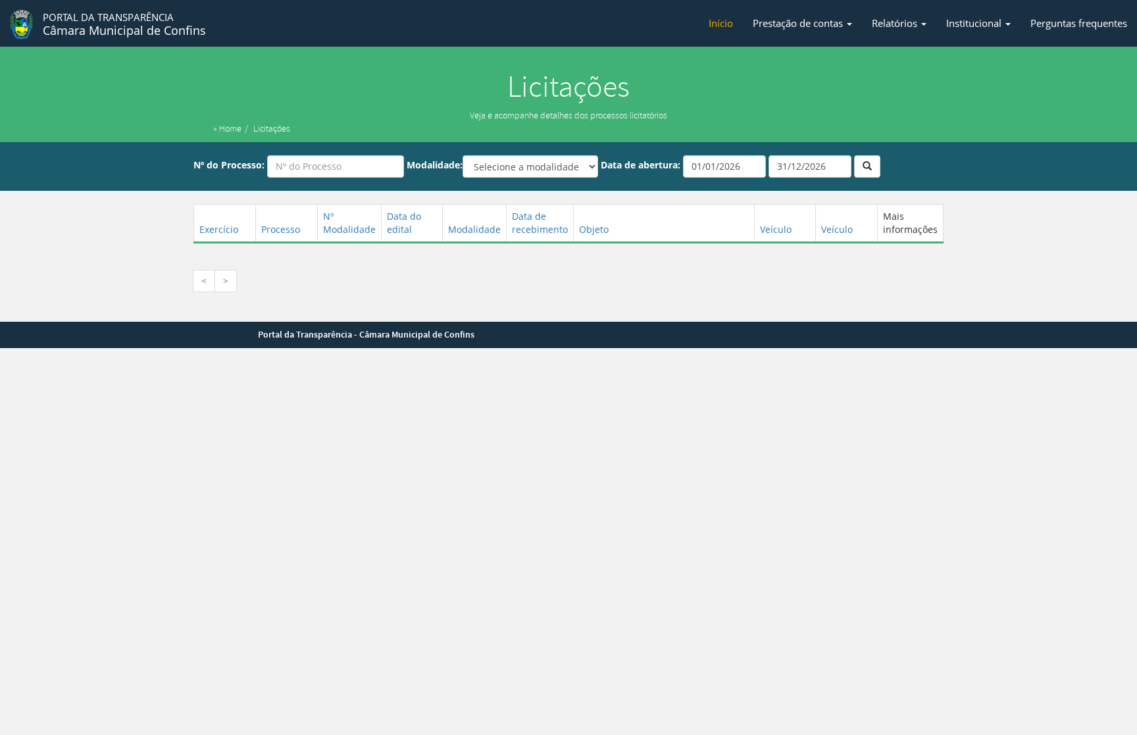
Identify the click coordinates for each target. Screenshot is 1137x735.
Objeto (594, 229)
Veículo (776, 229)
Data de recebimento (540, 223)
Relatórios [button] (896, 23)
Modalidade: (435, 165)
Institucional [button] (975, 23)
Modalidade (474, 229)
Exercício (218, 229)
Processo (280, 229)
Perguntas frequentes (1078, 23)
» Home (227, 128)
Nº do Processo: (229, 165)
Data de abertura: (640, 165)
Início (721, 23)
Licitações (271, 128)
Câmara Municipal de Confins (124, 24)
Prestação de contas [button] (799, 23)
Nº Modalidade (349, 223)
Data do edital (404, 223)
